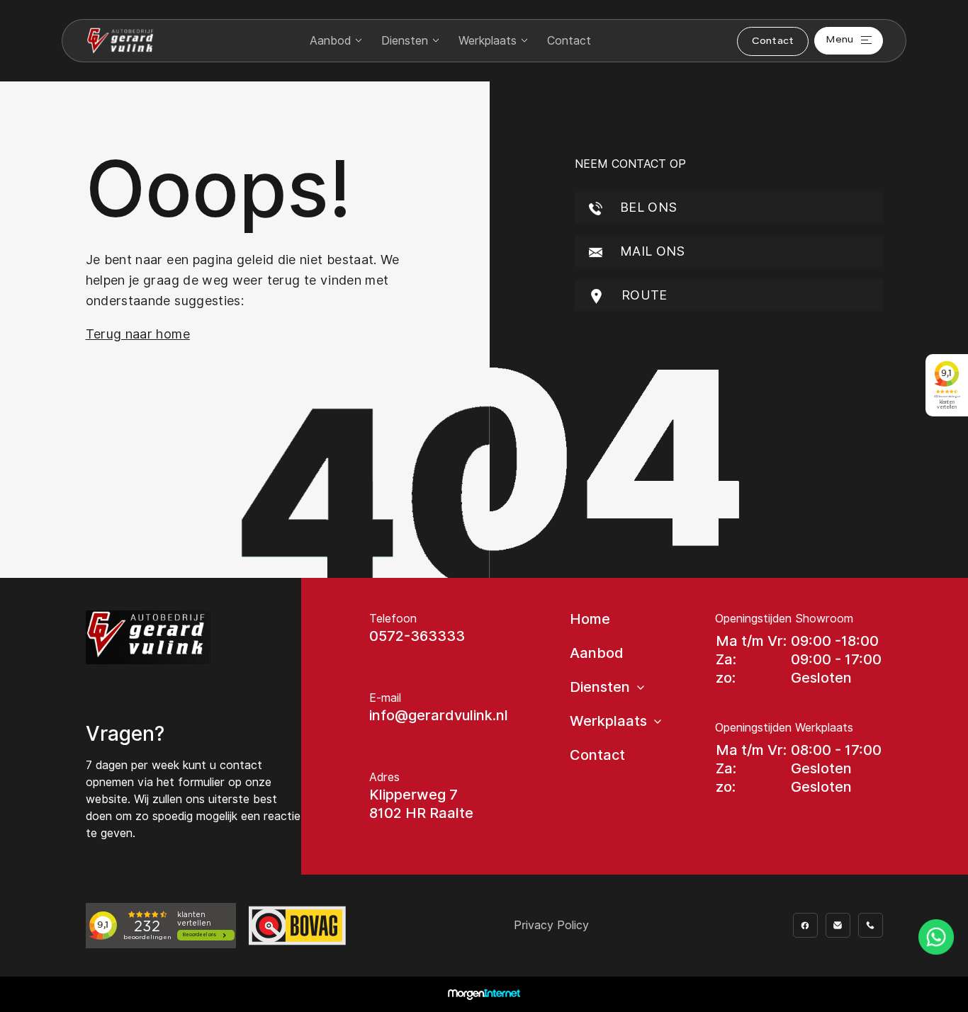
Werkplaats (487, 40)
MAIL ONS (651, 251)
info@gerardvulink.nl (438, 715)
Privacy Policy (551, 925)
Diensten (404, 40)
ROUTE (643, 295)
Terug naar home (138, 333)
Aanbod (330, 40)
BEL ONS (647, 207)
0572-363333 (417, 635)
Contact (569, 40)
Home (590, 618)
